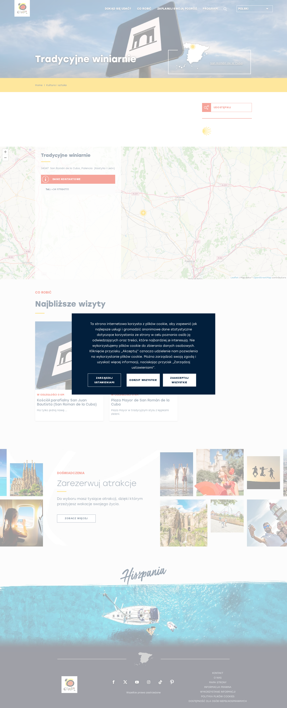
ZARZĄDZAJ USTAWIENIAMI (104, 380)
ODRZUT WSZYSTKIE (143, 380)
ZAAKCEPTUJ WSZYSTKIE (179, 380)
